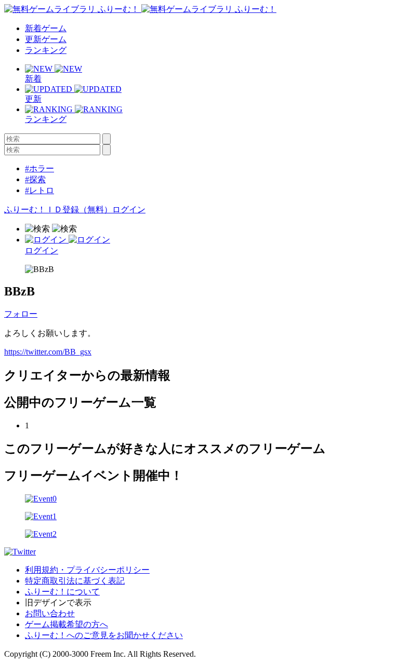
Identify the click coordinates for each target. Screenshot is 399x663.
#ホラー (39, 168)
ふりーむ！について (62, 591)
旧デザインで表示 (58, 602)
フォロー (20, 313)
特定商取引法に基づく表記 (75, 580)
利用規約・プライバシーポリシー (87, 569)
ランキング (45, 50)
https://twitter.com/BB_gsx (47, 351)
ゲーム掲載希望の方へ (66, 624)
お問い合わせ (50, 613)
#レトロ (39, 190)
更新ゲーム (45, 39)
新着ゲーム (45, 28)
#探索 (35, 179)
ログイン (128, 209)
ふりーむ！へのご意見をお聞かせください (104, 635)
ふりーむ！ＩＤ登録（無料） (58, 209)
